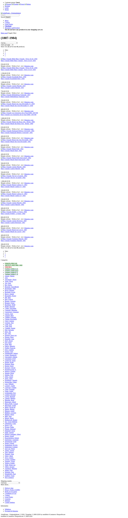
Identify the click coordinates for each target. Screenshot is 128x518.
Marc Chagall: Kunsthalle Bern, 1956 (12, 78)
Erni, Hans (8, 342)
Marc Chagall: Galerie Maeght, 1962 (12, 168)
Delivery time (9, 488)
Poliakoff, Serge (10, 431)
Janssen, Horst (9, 373)
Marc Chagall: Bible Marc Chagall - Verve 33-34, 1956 (18, 60)
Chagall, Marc (9, 315)
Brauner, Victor (9, 303)
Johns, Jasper (9, 377)
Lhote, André (9, 391)
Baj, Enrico (8, 285)
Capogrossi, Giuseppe (12, 312)
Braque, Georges (10, 301)
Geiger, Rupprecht (10, 355)
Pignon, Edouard (10, 429)
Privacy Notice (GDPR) (12, 490)
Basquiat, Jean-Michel (12, 287)
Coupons (7, 499)
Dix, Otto (8, 333)
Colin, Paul (8, 326)
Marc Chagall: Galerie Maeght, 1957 (12, 87)
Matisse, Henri (9, 414)
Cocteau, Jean (9, 323)
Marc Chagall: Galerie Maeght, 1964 (12, 204)
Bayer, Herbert (9, 290)
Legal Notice (9, 24)
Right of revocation (11, 492)
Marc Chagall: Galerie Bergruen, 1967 (13, 222)
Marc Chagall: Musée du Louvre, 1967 (13, 231)
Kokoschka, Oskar (11, 382)
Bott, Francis (9, 299)
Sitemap (7, 501)
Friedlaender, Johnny (11, 353)
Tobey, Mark (9, 456)
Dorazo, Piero (9, 337)
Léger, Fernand (9, 389)
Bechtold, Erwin (10, 292)
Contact (7, 22)
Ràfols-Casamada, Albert (13, 434)
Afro (6, 278)
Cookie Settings (10, 502)
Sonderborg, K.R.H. (11, 445)
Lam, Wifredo (9, 384)
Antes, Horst (9, 281)
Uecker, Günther (10, 459)
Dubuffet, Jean (9, 339)
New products (9, 477)
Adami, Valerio (9, 276)
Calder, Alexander (10, 308)
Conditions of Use (10, 493)
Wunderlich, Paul (10, 474)
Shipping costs (28, 66)
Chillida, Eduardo (10, 317)
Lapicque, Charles (10, 387)
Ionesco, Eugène (10, 371)
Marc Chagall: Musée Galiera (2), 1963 (13, 195)
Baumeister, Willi (10, 288)
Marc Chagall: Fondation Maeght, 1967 (13, 240)
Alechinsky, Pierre (10, 279)
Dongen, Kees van (11, 335)
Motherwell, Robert (11, 420)
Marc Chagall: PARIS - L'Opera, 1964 (13, 213)
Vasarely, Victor (10, 461)
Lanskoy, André (10, 386)
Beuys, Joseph (9, 294)
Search (8, 17)
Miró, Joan (8, 416)
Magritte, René (9, 400)
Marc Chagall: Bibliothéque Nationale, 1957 (15, 96)
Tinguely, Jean (9, 454)
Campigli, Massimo (11, 310)
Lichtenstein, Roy (10, 393)
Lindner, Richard (10, 395)
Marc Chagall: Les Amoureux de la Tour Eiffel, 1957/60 (18, 114)
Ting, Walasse (9, 452)
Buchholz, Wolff (10, 305)
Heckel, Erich (9, 366)
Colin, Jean (8, 324)
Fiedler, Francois (10, 348)
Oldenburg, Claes (10, 423)
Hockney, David (10, 368)
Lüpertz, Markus (10, 398)
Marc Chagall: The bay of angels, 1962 (13, 177)
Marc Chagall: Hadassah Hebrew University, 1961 (17, 132)
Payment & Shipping (11, 511)
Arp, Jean (8, 283)
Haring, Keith (9, 362)
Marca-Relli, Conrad (11, 404)
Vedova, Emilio (10, 463)
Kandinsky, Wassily (11, 380)
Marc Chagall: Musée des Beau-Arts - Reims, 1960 (17, 123)
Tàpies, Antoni (9, 450)
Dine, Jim (8, 332)
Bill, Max (8, 297)
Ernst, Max (8, 344)
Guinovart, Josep (10, 360)
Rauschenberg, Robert (12, 438)
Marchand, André (10, 405)
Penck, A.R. (8, 425)
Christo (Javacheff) (11, 319)
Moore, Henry (9, 418)
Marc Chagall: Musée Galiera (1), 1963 (13, 186)
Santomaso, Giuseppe (11, 440)
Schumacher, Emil (10, 441)
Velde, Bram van (10, 465)
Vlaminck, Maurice (11, 468)
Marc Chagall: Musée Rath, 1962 (11, 150)
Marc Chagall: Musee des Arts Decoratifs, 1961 (16, 141)
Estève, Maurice (10, 346)
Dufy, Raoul (9, 341)
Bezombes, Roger (10, 296)
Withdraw (8, 509)
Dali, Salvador (9, 330)
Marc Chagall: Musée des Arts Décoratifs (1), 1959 (17, 105)
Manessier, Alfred (10, 402)
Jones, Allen (8, 378)
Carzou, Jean (9, 314)
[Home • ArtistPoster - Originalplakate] (11, 13)
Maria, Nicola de (10, 407)
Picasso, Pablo (9, 427)
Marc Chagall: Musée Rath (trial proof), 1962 (15, 159)
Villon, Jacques (9, 467)
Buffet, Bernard (10, 306)
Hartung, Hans (9, 364)
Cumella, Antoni (10, 328)
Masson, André (9, 411)
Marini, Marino (9, 409)
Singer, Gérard (9, 443)
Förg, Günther (9, 350)
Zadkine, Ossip (9, 476)
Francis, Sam (9, 351)
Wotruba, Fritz (9, 472)
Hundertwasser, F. (10, 369)
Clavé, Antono (9, 321)
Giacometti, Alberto (11, 357)
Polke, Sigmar (9, 432)
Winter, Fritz (9, 470)
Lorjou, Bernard (10, 396)
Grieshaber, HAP (10, 359)
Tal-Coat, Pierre (10, 449)
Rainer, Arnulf (9, 436)
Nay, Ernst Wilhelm (11, 422)
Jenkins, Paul (9, 375)
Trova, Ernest (9, 458)
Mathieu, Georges (10, 413)
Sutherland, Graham (11, 447)
